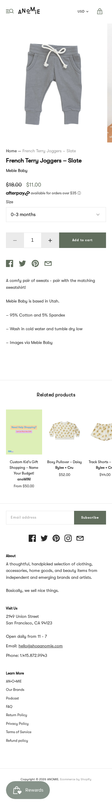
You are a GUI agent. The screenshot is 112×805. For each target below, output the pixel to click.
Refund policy (17, 741)
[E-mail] (80, 539)
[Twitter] (44, 539)
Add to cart (82, 240)
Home (11, 150)
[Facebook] (32, 539)
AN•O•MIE (14, 681)
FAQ (9, 707)
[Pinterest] (56, 539)
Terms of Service (18, 732)
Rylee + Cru (64, 468)
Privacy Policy (17, 724)
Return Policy (16, 715)
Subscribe (90, 517)
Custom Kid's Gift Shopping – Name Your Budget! (24, 467)
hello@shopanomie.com (41, 645)
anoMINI (24, 479)
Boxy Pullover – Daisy (64, 462)
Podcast (12, 698)
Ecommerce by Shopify (75, 779)
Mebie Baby (16, 170)
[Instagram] (68, 539)
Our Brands (15, 690)
